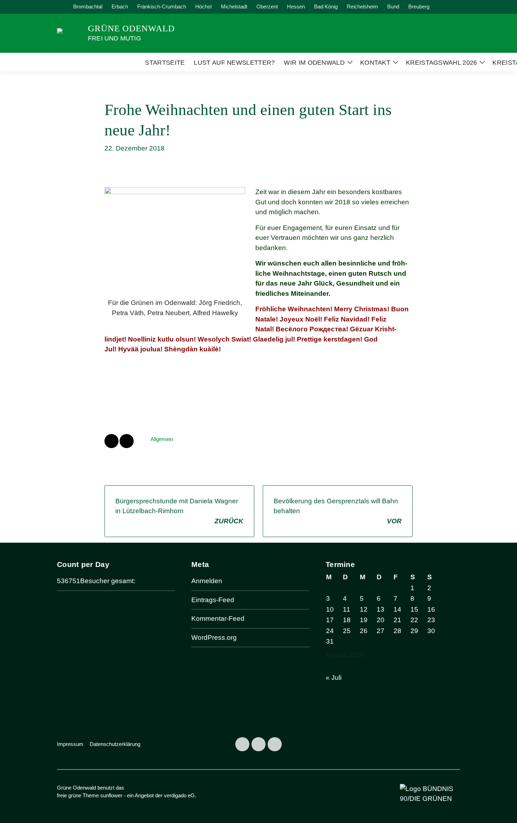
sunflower (111, 795)
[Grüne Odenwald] (69, 32)
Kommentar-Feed (217, 618)
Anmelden (206, 581)
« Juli (334, 677)
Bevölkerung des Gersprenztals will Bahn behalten (338, 511)
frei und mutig (114, 38)
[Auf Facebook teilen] (111, 441)
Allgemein (162, 439)
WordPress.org (214, 637)
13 (380, 609)
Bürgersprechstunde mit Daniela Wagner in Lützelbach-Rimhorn (179, 511)
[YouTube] (275, 744)
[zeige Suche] (448, 7)
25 (347, 630)
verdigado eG (179, 795)
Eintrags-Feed (212, 600)
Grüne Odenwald (131, 28)
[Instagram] (258, 744)
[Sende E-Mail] (127, 441)
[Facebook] (242, 744)
